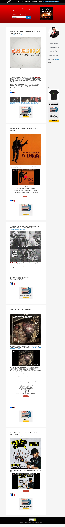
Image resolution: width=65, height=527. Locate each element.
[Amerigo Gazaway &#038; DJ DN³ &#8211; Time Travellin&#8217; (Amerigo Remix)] (26, 99)
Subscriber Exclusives (30, 436)
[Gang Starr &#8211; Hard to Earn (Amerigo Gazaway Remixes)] (36, 99)
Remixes (21, 34)
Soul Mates (24, 436)
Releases (18, 34)
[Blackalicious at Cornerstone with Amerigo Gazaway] (15, 99)
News (15, 34)
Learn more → (57, 59)
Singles (24, 34)
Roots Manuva (28, 131)
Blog (16, 229)
